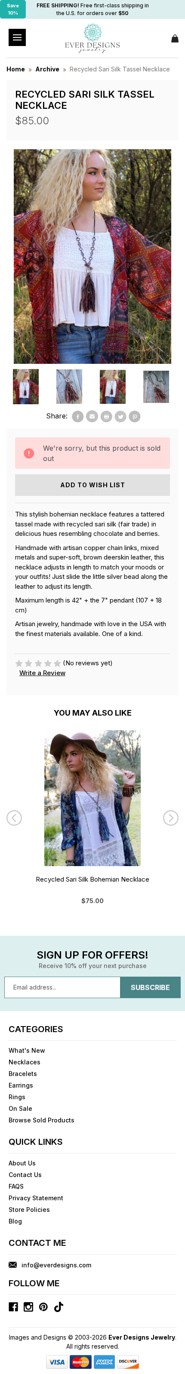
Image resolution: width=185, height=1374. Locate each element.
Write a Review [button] (42, 673)
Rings (17, 1096)
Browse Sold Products (41, 1120)
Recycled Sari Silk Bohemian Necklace (92, 879)
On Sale (20, 1108)
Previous (14, 818)
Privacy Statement (36, 1198)
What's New (27, 1050)
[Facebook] (78, 416)
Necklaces (24, 1062)
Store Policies (29, 1209)
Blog (15, 1221)
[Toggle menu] (17, 37)
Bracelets (23, 1073)
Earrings (21, 1085)
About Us (22, 1163)
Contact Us (25, 1174)
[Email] (92, 416)
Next (171, 818)
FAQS (16, 1186)
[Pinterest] (135, 416)
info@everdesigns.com (56, 1265)
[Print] (106, 416)
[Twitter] (120, 416)
